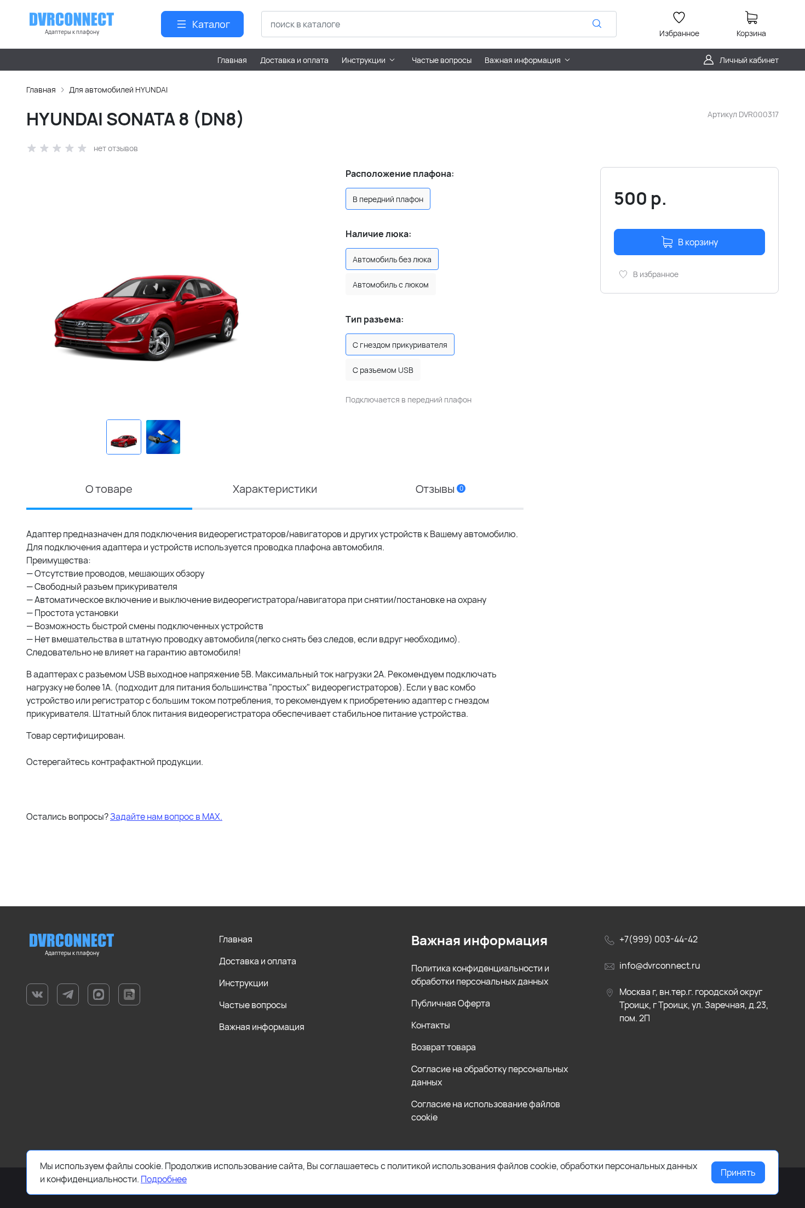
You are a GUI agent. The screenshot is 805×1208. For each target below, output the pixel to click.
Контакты (430, 1025)
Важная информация (261, 1027)
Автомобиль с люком (391, 284)
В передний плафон (388, 199)
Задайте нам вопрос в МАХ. (166, 816)
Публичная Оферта (450, 1003)
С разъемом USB (383, 370)
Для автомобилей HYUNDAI (118, 89)
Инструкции (243, 983)
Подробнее (164, 1179)
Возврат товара (443, 1047)
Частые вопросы (253, 1005)
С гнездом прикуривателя (400, 345)
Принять (738, 1172)
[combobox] (439, 24)
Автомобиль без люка (392, 259)
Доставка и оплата (257, 961)
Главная (41, 89)
